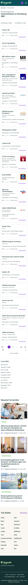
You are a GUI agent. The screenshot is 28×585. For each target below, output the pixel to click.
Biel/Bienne (17, 531)
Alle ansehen (23, 513)
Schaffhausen (18, 538)
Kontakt (7, 574)
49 (25, 347)
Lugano (3, 531)
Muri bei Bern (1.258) (6, 382)
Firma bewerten (22, 36)
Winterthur (17, 524)
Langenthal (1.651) (6, 375)
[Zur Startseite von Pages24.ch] (6, 3)
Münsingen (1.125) (5, 385)
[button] (22, 3)
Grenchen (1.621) (5, 377)
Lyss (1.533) (4, 380)
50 (3, 350)
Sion (15, 548)
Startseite (3, 7)
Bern (2, 524)
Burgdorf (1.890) (5, 372)
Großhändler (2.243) (20, 23)
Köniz (15, 534)
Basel (2, 521)
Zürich (2, 517)
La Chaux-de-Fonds (6, 538)
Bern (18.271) (4, 364)
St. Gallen (16, 528)
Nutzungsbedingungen (9, 576)
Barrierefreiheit (20, 574)
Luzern (3, 528)
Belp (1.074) (4, 388)
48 (21, 347)
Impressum (22, 576)
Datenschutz (13, 574)
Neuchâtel (3, 545)
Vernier (16, 545)
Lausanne (16, 521)
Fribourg (3, 541)
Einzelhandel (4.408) (6, 23)
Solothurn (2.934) (5, 367)
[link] (14, 33)
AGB (17, 576)
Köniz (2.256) (4, 370)
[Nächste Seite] (25, 349)
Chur (15, 541)
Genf (15, 517)
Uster (2, 548)
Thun (2, 534)
